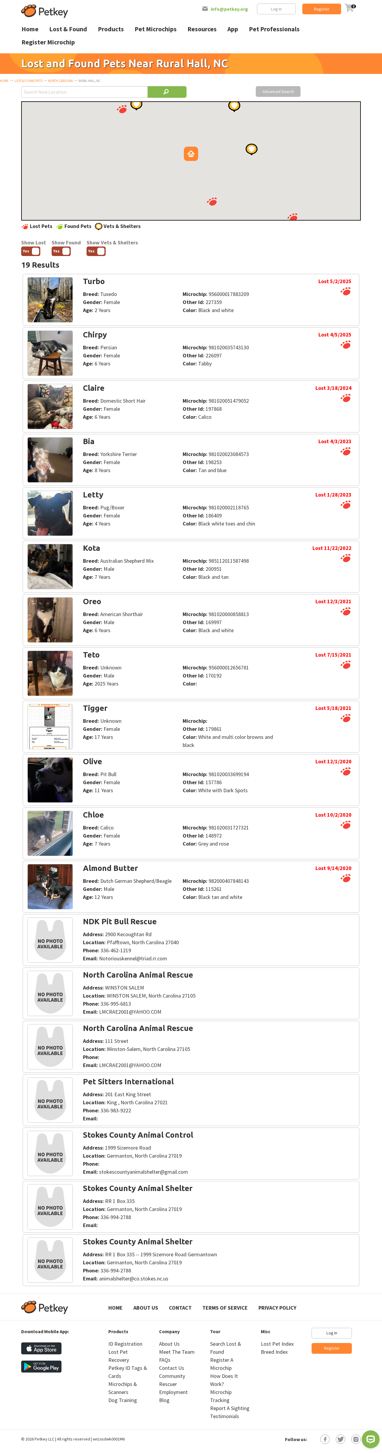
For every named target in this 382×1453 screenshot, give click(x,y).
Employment (173, 1392)
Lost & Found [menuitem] (68, 29)
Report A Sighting (229, 1408)
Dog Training (122, 1400)
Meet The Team (177, 1351)
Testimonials (224, 1416)
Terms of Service (225, 1307)
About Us (145, 1307)
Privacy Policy (277, 1307)
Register (321, 9)
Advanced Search (278, 91)
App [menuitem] (232, 29)
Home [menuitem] (29, 29)
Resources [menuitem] (202, 29)
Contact (180, 1307)
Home (4, 81)
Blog (164, 1400)
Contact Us (171, 1367)
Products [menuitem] (111, 29)
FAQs (164, 1359)
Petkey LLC (44, 1439)
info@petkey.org (229, 9)
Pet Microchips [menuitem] (156, 29)
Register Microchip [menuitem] (48, 42)
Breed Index (274, 1351)
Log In (276, 9)
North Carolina (60, 81)
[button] (122, 109)
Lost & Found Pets (28, 81)
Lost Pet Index (277, 1343)
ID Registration (125, 1343)
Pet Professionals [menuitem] (274, 29)
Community (172, 1376)
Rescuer (168, 1384)
